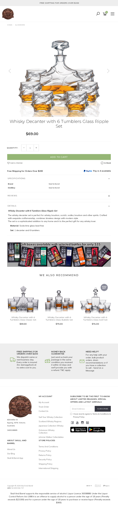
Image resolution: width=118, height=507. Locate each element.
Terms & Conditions (101, 414)
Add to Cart (59, 157)
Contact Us (43, 411)
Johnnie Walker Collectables (51, 437)
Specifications (16, 178)
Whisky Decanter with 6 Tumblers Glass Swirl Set (95, 318)
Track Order (44, 407)
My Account (44, 402)
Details (12, 206)
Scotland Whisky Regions (50, 421)
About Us (11, 449)
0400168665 (12, 430)
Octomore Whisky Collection (47, 431)
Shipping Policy (45, 464)
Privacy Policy (45, 451)
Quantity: (12, 148)
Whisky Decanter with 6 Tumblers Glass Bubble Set (59, 318)
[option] (59, 74)
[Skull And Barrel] (8, 13)
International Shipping (48, 468)
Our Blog (11, 453)
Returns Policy (45, 455)
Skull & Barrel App (15, 458)
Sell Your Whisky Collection (51, 417)
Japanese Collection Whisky (51, 426)
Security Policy (45, 459)
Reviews (12, 195)
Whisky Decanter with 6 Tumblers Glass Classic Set (23, 318)
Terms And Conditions (48, 446)
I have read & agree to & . (92, 415)
